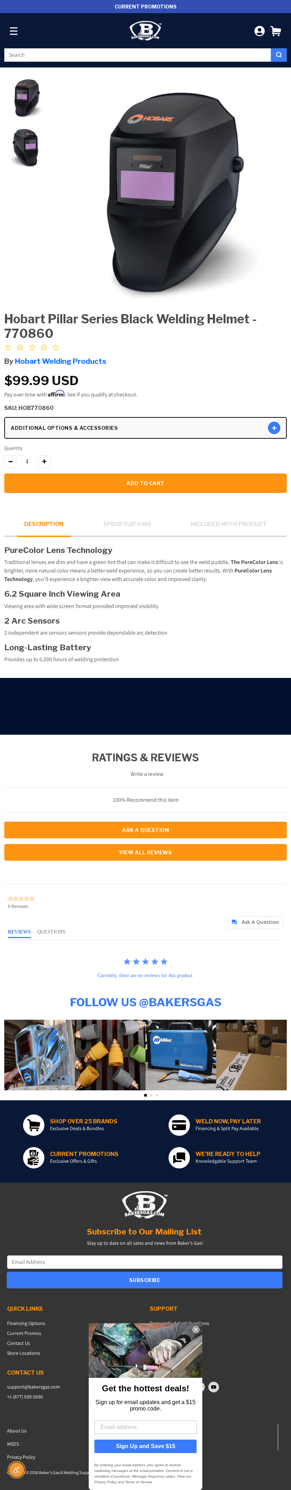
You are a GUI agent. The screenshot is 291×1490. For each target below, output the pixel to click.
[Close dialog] (195, 1329)
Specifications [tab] (127, 524)
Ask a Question (145, 830)
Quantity (13, 448)
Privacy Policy (21, 1457)
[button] (275, 31)
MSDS (13, 1444)
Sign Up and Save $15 (145, 1446)
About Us (17, 1431)
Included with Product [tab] (229, 524)
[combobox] (137, 55)
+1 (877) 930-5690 (25, 1396)
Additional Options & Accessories (64, 428)
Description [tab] (44, 524)
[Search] (279, 55)
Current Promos (24, 1333)
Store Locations (23, 1353)
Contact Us (18, 1343)
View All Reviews (145, 852)
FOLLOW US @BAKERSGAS (145, 1002)
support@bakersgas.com (33, 1387)
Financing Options (26, 1323)
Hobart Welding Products (60, 361)
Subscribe (144, 1280)
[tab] (255, 922)
